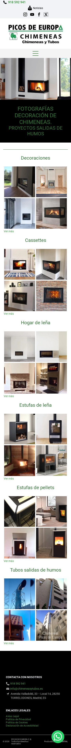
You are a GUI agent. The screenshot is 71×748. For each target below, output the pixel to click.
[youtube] (32, 15)
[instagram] (25, 15)
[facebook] (39, 15)
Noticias (38, 8)
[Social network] (46, 15)
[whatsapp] (57, 737)
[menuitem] (14, 716)
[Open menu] (35, 53)
